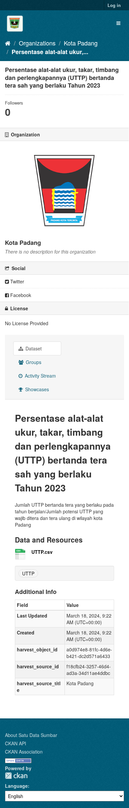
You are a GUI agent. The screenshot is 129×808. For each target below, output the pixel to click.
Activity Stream (39, 375)
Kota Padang (81, 42)
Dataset (33, 348)
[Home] (8, 42)
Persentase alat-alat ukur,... (50, 51)
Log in (114, 5)
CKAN (16, 775)
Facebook (20, 295)
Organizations (37, 42)
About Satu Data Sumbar (31, 735)
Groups (32, 362)
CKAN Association (24, 751)
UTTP (28, 573)
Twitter (16, 281)
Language (16, 785)
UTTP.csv (42, 552)
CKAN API (15, 743)
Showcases (36, 389)
